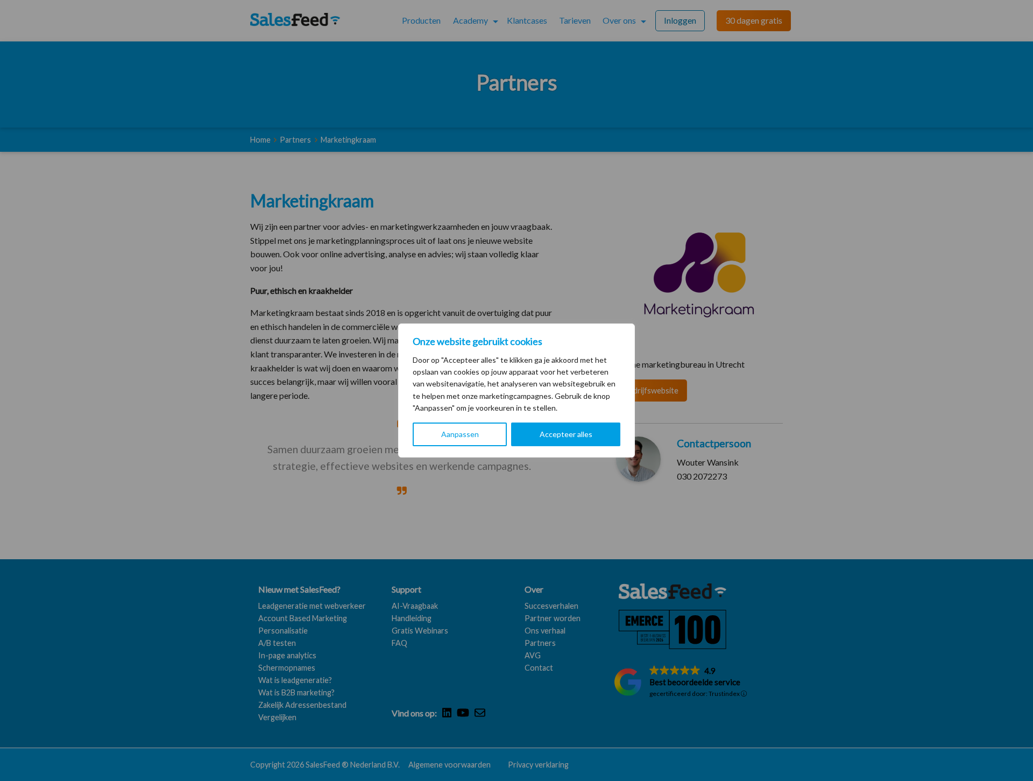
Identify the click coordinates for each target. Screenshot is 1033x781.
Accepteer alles (566, 434)
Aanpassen (460, 434)
